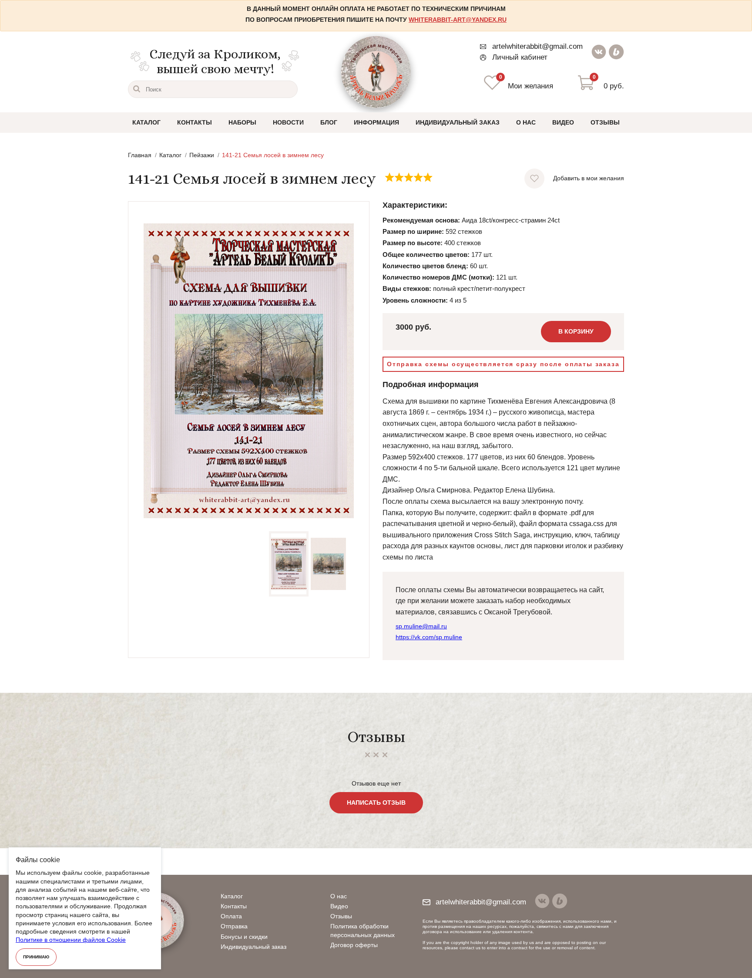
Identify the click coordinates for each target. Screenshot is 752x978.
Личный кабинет (519, 57)
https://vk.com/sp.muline (429, 637)
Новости (288, 122)
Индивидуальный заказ (458, 122)
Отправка (234, 926)
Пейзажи (201, 155)
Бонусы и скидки (244, 936)
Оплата (231, 916)
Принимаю (36, 956)
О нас (526, 122)
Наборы (242, 122)
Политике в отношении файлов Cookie (71, 939)
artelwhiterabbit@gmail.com (537, 46)
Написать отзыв (376, 802)
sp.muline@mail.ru (421, 626)
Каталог (146, 122)
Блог (328, 122)
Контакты (194, 122)
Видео (563, 122)
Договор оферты (354, 944)
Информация (376, 122)
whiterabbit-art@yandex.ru (458, 19)
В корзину (576, 331)
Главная (139, 155)
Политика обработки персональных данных (362, 930)
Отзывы (605, 122)
